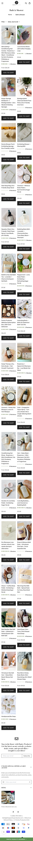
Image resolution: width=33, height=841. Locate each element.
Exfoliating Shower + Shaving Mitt (23, 145)
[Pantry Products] (17, 3)
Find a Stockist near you (9, 807)
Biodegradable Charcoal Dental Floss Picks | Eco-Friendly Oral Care (24, 102)
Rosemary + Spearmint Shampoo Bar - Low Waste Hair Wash (24, 367)
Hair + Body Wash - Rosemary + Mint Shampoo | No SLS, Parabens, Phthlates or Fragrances (23, 457)
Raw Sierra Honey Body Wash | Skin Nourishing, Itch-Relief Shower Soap (24, 676)
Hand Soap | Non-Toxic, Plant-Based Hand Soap (23, 631)
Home (10, 14)
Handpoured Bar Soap (8, 716)
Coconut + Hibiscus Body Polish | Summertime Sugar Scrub (23, 189)
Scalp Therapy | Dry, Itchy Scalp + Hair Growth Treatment (7, 366)
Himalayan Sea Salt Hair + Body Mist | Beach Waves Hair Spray (7, 676)
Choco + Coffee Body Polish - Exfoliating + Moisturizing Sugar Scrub (8, 589)
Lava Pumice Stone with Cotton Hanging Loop (23, 49)
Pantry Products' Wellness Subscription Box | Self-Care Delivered (8, 323)
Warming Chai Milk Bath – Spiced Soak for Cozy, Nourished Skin (23, 589)
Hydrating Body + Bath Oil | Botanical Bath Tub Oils (23, 322)
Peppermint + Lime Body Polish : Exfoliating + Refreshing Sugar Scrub (23, 279)
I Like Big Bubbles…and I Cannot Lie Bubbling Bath (23, 503)
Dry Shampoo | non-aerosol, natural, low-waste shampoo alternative (8, 545)
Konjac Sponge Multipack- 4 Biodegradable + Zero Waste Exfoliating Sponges (8, 103)
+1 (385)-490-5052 (16, 816)
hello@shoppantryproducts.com (12, 818)
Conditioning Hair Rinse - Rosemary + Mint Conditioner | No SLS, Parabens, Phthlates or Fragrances (8, 458)
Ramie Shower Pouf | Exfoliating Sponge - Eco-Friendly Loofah (8, 146)
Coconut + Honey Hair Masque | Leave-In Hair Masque (8, 409)
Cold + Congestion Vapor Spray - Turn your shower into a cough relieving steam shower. (24, 412)
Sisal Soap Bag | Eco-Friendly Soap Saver (8, 187)
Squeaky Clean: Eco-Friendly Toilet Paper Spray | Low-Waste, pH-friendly (8, 232)
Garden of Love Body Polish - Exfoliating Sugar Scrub (8, 503)
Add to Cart (8, 72)
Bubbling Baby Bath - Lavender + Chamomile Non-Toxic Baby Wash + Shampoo (24, 233)
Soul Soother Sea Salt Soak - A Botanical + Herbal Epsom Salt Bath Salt (8, 632)
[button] (16, 839)
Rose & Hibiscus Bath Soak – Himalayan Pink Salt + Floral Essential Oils (24, 545)
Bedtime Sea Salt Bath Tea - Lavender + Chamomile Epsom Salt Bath (8, 278)
